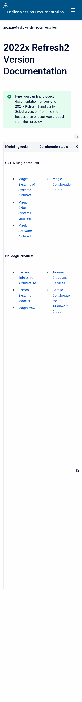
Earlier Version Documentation (35, 12)
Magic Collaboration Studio (63, 184)
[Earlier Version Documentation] (5, 5)
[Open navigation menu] (73, 10)
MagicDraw (26, 308)
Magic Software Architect (25, 231)
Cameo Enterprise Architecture (27, 277)
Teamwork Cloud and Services (60, 277)
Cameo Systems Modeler (24, 295)
